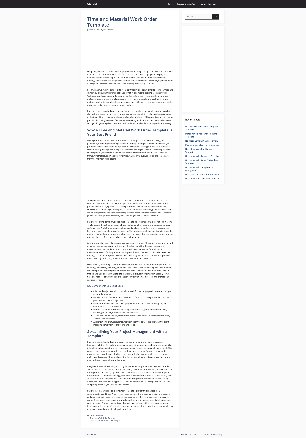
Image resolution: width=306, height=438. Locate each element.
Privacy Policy (216, 434)
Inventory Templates (207, 4)
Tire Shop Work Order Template (102, 418)
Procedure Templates (186, 4)
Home (169, 4)
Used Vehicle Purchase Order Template (105, 420)
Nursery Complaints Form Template (202, 174)
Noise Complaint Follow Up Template (202, 156)
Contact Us (204, 434)
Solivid (92, 4)
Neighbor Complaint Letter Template (202, 140)
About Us (193, 434)
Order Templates (97, 415)
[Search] (216, 17)
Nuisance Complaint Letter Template (202, 178)
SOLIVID (93, 434)
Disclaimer (183, 434)
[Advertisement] (130, 52)
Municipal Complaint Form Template (202, 144)
